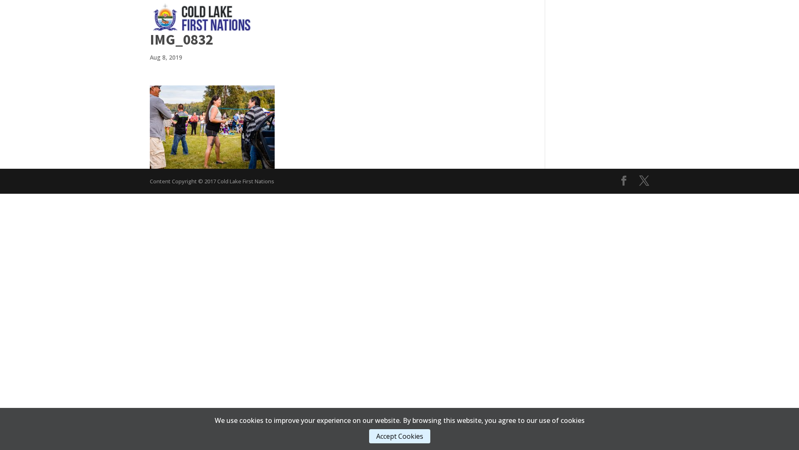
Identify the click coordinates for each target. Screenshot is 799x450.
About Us (520, 16)
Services (401, 16)
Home (315, 16)
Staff (560, 16)
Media (441, 16)
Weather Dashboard (617, 16)
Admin (478, 16)
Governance (352, 16)
